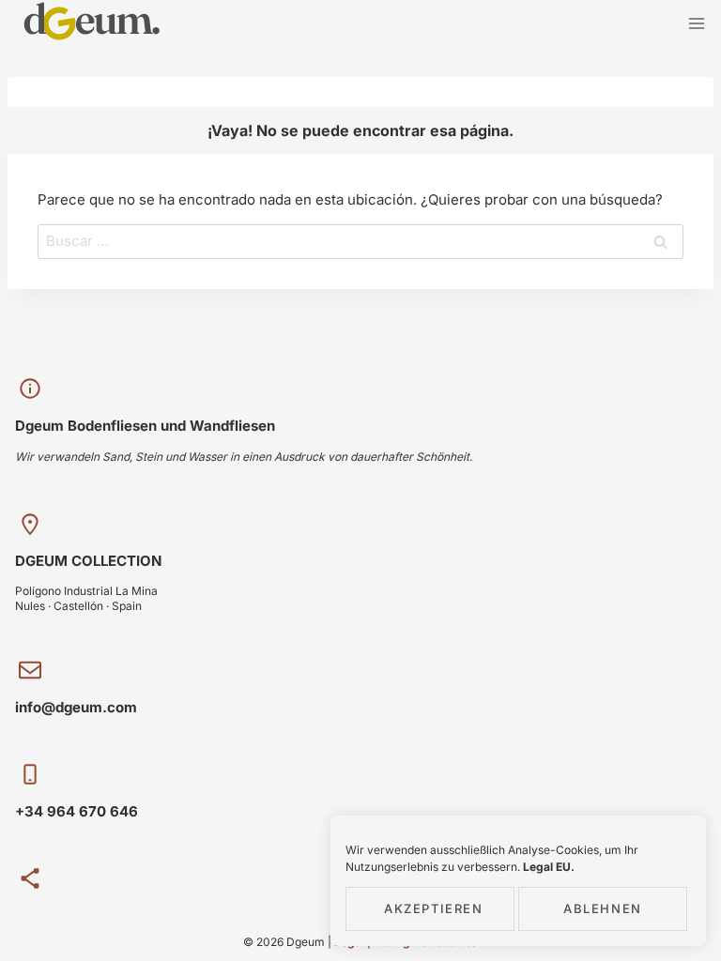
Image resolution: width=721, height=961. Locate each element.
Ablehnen (602, 908)
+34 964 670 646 (76, 811)
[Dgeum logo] (92, 23)
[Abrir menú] (696, 23)
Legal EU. (549, 867)
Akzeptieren (433, 908)
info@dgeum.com (76, 707)
